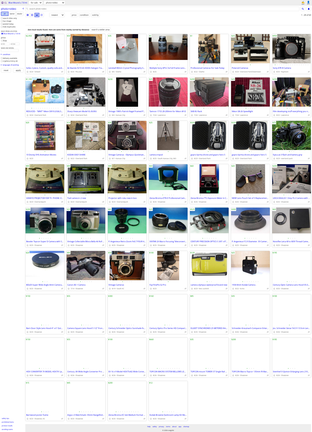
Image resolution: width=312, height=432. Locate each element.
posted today (8, 24)
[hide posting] (62, 71)
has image (7, 21)
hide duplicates (9, 27)
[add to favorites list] (27, 71)
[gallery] (37, 15)
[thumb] (32, 15)
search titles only (10, 18)
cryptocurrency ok (10, 61)
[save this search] (308, 9)
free (5, 40)
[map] (41, 15)
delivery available (10, 58)
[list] (27, 15)
